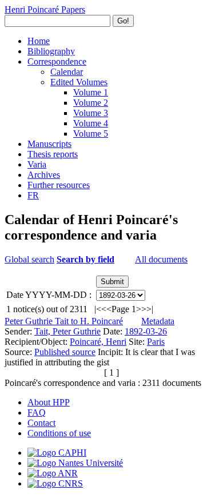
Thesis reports (52, 154)
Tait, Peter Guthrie (67, 331)
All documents (161, 259)
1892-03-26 (146, 331)
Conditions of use (59, 433)
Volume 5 (90, 133)
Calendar (66, 72)
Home (38, 41)
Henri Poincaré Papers (45, 9)
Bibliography (51, 51)
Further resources (58, 185)
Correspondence (56, 61)
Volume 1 (90, 92)
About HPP (48, 402)
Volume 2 (90, 102)
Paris (156, 341)
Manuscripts (49, 144)
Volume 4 (90, 123)
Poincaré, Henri (98, 341)
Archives (43, 175)
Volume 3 (90, 113)
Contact (41, 423)
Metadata (157, 321)
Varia (36, 164)
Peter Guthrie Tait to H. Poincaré (64, 321)
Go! (123, 21)
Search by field (85, 259)
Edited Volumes (78, 82)
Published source (64, 352)
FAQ (36, 412)
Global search (29, 259)
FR (33, 195)
